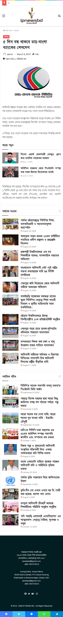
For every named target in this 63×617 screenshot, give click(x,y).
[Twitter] (30, 594)
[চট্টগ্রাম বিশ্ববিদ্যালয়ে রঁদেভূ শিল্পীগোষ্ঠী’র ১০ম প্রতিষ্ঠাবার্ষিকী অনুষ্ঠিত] (10, 319)
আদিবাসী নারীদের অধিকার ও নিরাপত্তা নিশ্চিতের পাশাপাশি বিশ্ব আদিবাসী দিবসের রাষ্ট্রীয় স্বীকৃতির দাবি (40, 358)
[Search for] (59, 17)
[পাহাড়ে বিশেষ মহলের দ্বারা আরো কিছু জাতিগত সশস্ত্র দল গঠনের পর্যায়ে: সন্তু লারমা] (10, 402)
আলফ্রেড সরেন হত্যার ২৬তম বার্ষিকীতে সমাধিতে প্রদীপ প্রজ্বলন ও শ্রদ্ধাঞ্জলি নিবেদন (40, 240)
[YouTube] (33, 594)
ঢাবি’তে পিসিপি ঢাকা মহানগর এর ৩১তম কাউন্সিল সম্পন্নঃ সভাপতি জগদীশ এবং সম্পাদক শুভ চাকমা (37, 433)
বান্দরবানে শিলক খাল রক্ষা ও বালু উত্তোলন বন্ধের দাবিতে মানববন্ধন (38, 343)
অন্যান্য (16, 30)
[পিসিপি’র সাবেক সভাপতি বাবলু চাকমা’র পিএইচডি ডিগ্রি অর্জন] (10, 389)
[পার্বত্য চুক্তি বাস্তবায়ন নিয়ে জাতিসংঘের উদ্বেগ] (10, 481)
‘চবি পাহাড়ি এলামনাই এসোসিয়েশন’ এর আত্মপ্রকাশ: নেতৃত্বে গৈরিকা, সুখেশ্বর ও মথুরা (41, 520)
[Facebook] (26, 594)
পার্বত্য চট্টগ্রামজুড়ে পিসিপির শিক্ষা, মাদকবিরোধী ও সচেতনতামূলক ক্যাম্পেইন (37, 224)
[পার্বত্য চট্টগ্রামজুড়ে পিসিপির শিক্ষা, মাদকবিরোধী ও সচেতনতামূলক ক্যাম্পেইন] (10, 224)
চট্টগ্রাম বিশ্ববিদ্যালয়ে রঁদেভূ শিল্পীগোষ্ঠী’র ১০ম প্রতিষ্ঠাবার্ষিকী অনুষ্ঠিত (40, 317)
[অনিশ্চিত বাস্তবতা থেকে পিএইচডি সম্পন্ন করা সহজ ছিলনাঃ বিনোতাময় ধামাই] (10, 171)
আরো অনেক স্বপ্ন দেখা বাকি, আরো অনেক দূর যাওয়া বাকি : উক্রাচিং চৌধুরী (38, 418)
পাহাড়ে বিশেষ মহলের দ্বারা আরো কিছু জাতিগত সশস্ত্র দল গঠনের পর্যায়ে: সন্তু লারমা (39, 402)
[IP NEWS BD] (31, 16)
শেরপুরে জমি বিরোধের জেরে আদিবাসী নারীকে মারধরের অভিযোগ (40, 285)
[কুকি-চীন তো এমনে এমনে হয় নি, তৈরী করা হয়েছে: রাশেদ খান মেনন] (10, 494)
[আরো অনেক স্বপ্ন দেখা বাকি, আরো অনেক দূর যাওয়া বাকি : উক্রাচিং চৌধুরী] (10, 417)
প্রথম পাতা (8, 30)
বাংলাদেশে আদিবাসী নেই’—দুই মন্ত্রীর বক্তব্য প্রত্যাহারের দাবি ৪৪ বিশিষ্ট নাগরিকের (39, 271)
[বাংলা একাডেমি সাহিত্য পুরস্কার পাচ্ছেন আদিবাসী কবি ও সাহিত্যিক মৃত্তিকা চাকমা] (10, 465)
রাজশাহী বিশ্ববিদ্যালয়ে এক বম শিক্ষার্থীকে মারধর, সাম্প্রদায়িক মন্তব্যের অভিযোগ (40, 255)
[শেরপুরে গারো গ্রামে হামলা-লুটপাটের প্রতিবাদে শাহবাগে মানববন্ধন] (10, 332)
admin (10, 54)
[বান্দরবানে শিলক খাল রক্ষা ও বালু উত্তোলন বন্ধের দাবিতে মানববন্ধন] (10, 345)
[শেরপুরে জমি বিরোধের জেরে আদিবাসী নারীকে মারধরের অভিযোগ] (10, 287)
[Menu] (3, 17)
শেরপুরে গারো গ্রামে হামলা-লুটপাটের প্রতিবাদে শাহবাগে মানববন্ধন (38, 330)
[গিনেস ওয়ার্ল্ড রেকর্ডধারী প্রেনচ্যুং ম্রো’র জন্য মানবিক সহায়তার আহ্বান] (10, 158)
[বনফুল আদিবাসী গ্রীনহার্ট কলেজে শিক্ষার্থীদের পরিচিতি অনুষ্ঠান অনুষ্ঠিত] (10, 507)
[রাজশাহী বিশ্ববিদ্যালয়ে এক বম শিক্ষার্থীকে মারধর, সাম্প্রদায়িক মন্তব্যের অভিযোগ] (10, 255)
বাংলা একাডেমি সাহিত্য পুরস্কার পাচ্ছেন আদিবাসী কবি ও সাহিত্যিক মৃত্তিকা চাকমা (40, 465)
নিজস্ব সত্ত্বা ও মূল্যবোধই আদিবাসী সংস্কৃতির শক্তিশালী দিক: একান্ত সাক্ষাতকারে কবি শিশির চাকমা (38, 449)
